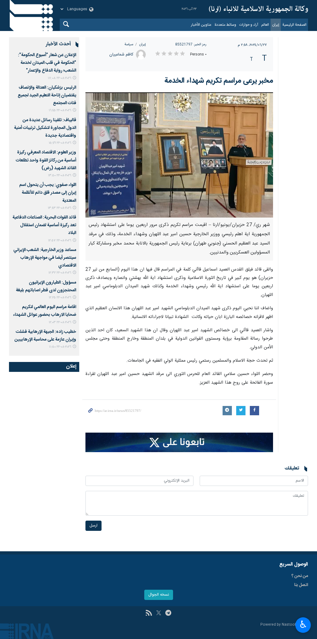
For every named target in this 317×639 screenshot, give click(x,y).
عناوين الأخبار (201, 25)
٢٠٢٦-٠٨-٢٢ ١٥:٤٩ (60, 143)
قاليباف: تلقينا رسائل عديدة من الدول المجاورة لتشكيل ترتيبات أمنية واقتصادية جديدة (45, 128)
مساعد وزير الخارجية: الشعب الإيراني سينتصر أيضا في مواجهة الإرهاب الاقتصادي (44, 257)
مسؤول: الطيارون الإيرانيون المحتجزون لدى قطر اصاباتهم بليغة (46, 286)
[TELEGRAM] (168, 614)
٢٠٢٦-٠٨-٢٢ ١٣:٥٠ (59, 175)
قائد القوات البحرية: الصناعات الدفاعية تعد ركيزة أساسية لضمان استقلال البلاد (44, 225)
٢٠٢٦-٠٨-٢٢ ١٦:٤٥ (60, 110)
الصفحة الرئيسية (294, 25)
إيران (275, 25)
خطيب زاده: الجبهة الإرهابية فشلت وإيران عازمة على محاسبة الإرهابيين (45, 335)
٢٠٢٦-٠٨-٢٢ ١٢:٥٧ (59, 241)
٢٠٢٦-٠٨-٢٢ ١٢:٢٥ (60, 298)
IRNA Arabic (258, 9)
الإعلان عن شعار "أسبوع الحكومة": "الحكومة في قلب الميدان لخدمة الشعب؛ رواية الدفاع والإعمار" (47, 62)
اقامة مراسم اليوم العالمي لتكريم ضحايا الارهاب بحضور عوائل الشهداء (44, 311)
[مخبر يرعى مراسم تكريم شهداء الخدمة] (179, 155)
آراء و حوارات (248, 25)
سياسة (128, 44)
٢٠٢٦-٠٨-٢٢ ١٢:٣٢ (59, 273)
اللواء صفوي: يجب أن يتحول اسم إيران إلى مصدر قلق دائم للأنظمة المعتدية (47, 192)
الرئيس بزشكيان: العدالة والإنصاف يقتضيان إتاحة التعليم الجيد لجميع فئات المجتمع (47, 95)
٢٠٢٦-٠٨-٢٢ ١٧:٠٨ (59, 78)
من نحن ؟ (299, 576)
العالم (265, 25)
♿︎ (303, 624)
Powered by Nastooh (278, 625)
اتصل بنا (301, 585)
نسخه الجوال (158, 595)
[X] (158, 614)
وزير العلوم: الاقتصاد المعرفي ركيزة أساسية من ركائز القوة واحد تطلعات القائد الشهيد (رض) (46, 160)
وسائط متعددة (225, 25)
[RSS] (149, 614)
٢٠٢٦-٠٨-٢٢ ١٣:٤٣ (59, 208)
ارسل (93, 525)
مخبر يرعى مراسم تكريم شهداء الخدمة (218, 81)
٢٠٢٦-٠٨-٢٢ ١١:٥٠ (60, 347)
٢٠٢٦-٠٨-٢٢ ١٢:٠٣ (60, 322)
